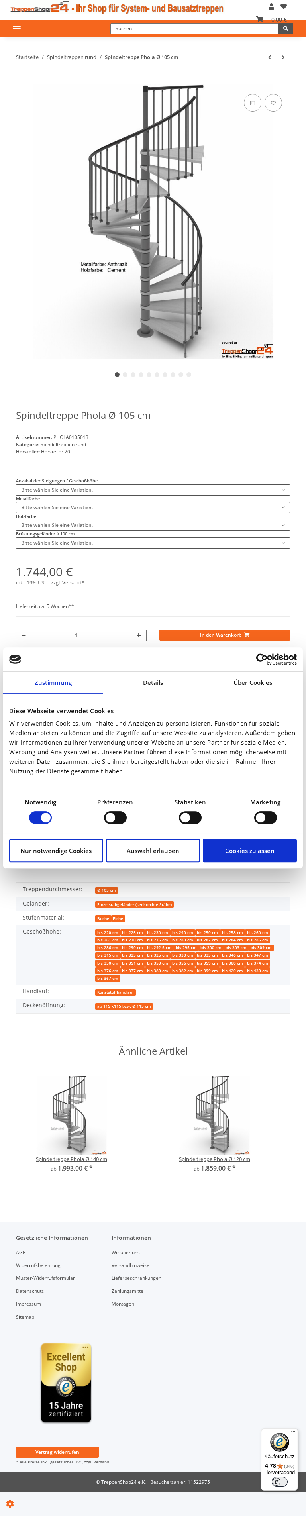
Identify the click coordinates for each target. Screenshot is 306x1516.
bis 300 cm (211, 947)
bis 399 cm (207, 970)
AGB (21, 1252)
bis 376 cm (107, 970)
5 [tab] (149, 374)
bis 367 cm (107, 978)
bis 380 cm (157, 970)
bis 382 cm (182, 970)
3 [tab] (133, 374)
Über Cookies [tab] (252, 682)
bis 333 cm (207, 955)
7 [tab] (165, 374)
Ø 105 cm (106, 890)
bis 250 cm (207, 932)
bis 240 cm (182, 932)
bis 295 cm (186, 947)
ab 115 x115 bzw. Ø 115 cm (124, 1006)
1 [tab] (117, 374)
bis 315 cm (107, 955)
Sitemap (25, 1317)
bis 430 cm (257, 970)
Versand (101, 1462)
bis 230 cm (157, 932)
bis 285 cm (257, 940)
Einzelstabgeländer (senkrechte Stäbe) (134, 904)
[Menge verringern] (23, 635)
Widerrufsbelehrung (38, 1265)
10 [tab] (188, 374)
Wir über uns (126, 1252)
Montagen (123, 1303)
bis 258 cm (232, 932)
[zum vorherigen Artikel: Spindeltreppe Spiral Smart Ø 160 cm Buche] (270, 57)
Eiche (118, 918)
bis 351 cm (132, 963)
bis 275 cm (157, 940)
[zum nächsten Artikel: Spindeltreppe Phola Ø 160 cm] (283, 57)
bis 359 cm (207, 963)
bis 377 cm (132, 970)
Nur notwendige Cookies (56, 851)
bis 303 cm (236, 947)
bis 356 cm (182, 963)
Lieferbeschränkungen (136, 1278)
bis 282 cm (207, 940)
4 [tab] (141, 374)
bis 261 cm (107, 940)
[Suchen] (285, 28)
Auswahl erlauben (153, 851)
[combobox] (153, 490)
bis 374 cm (257, 963)
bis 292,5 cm (159, 947)
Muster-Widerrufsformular (45, 1278)
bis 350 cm (107, 963)
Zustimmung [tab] (53, 682)
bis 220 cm (107, 932)
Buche (103, 918)
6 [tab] (157, 374)
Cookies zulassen (250, 851)
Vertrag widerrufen (57, 1452)
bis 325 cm (157, 955)
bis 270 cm (132, 940)
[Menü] (293, 1433)
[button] (271, 6)
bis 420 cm (232, 970)
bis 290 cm (132, 947)
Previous (35, 221)
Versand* (73, 582)
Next (270, 221)
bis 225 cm (132, 932)
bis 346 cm (232, 955)
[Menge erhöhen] (138, 635)
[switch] (115, 817)
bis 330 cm (182, 955)
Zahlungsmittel (128, 1291)
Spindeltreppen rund (63, 444)
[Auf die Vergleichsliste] (252, 103)
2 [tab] (125, 374)
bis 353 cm (157, 963)
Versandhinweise (130, 1265)
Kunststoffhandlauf (115, 992)
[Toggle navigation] (17, 28)
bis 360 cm (232, 963)
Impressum (28, 1303)
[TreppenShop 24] (117, 7)
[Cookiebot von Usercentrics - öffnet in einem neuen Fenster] (262, 659)
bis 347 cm (257, 955)
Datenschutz (30, 1291)
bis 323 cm (132, 955)
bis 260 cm (257, 932)
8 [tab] (173, 374)
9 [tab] (180, 374)
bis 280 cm (182, 940)
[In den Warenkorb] (21, 81)
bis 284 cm (232, 940)
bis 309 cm (261, 947)
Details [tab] (153, 682)
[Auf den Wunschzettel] (273, 103)
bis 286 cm (107, 947)
